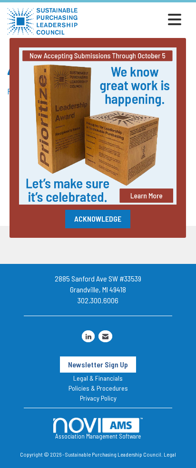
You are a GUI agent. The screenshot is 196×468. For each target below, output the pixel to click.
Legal (170, 454)
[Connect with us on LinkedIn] (88, 336)
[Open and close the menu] (132, 19)
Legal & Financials (98, 378)
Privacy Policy (98, 398)
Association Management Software (98, 436)
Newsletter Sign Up (98, 364)
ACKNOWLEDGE (97, 218)
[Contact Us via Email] (105, 336)
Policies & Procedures (98, 388)
